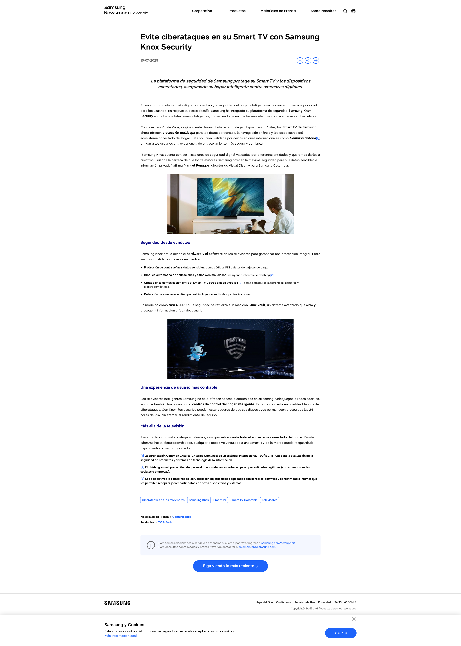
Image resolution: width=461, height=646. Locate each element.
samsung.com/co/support (278, 543)
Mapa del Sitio (264, 602)
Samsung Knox (199, 500)
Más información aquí (120, 636)
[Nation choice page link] (353, 11)
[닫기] (354, 619)
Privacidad (324, 602)
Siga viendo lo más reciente (228, 565)
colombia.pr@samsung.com (257, 547)
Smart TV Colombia (244, 500)
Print (316, 60)
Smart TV (219, 500)
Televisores (269, 500)
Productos (237, 11)
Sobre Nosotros (323, 11)
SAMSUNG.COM (344, 602)
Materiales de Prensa (278, 11)
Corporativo (202, 11)
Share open (308, 60)
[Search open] (345, 11)
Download (300, 60)
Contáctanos (283, 602)
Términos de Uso (305, 602)
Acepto (340, 633)
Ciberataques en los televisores (163, 500)
